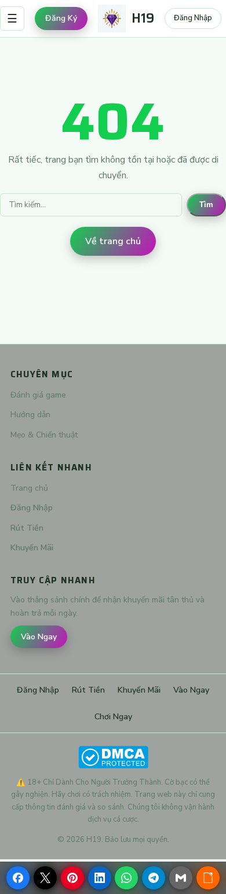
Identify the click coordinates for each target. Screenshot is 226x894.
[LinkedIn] (99, 877)
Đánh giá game (38, 394)
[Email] (180, 877)
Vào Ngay (39, 636)
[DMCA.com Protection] (113, 757)
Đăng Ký (61, 18)
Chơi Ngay (113, 716)
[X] (45, 877)
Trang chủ (29, 488)
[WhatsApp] (126, 877)
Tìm (206, 204)
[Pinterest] (72, 877)
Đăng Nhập (193, 18)
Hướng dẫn (30, 414)
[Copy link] (208, 877)
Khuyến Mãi (31, 547)
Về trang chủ (113, 241)
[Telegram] (153, 877)
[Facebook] (18, 877)
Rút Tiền (26, 528)
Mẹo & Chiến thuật (44, 434)
